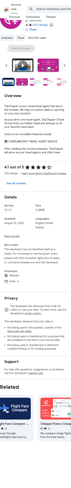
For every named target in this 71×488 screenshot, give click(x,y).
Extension (7, 38)
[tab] (14, 17)
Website (14, 275)
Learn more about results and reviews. (44, 173)
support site (36, 373)
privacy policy (33, 313)
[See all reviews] (16, 183)
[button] (22, 65)
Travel (20, 38)
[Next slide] (64, 65)
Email (12, 281)
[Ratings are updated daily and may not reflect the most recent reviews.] (51, 25)
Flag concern (12, 236)
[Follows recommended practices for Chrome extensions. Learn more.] (26, 20)
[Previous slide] (6, 65)
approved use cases (19, 331)
